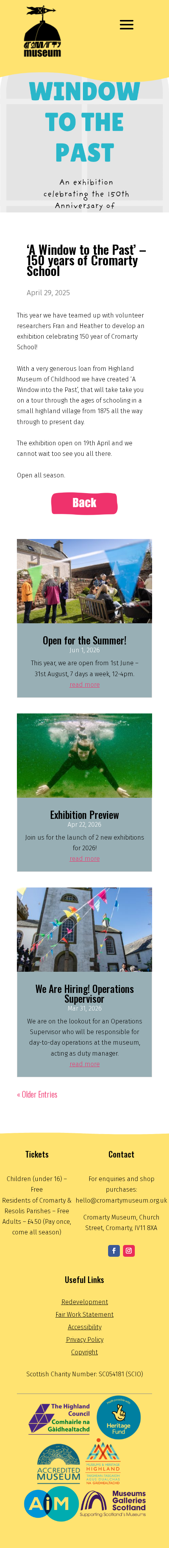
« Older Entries (37, 1094)
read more (85, 684)
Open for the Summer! (85, 640)
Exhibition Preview (84, 814)
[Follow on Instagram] (129, 1251)
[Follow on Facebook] (114, 1251)
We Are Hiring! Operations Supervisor (84, 993)
